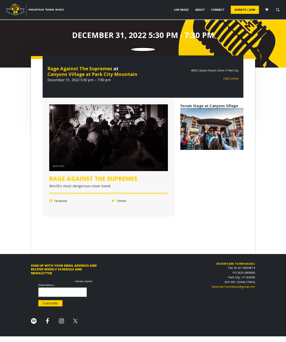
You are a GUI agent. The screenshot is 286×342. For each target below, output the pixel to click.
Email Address (46, 285)
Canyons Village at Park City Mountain (92, 74)
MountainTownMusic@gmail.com (233, 286)
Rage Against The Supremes (79, 68)
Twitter (121, 201)
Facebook (60, 201)
